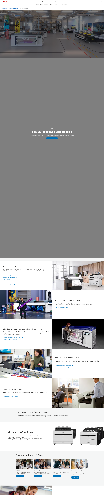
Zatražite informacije (52, 138)
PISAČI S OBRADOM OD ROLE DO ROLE (44, 259)
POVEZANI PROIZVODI (74, 259)
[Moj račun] (101, 2)
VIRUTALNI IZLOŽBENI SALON (63, 259)
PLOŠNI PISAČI (54, 259)
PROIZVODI (52, 128)
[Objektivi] (53, 4)
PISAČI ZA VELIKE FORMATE (31, 259)
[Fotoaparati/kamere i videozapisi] (48, 4)
